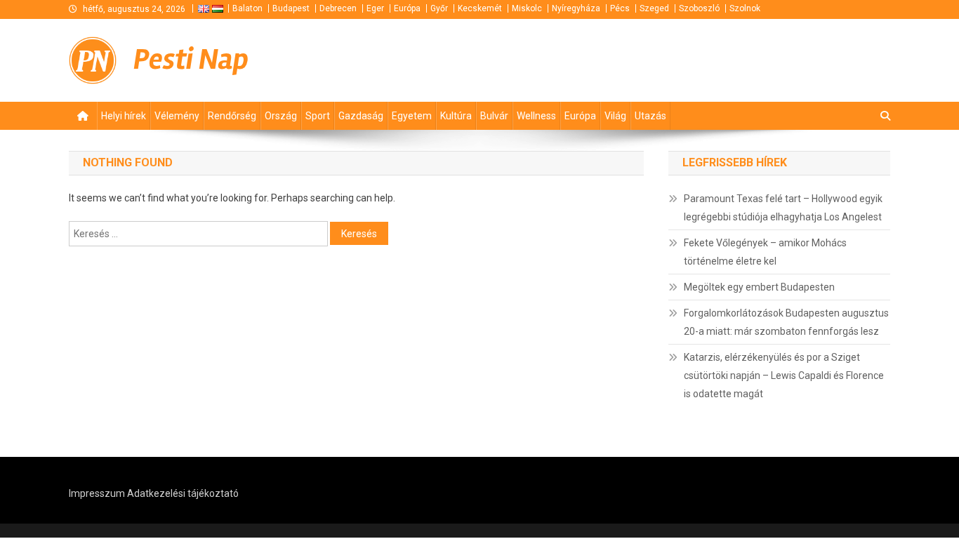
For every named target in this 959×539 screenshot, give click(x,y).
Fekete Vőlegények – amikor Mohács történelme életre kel (765, 252)
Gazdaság (360, 115)
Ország (281, 115)
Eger (375, 8)
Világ (615, 115)
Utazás (650, 115)
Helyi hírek (123, 115)
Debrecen (338, 8)
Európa (407, 8)
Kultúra (456, 115)
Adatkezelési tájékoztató (183, 493)
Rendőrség (232, 115)
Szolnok (744, 8)
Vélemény (176, 115)
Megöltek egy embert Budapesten (759, 287)
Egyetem (412, 115)
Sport (317, 115)
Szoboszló (699, 8)
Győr (439, 8)
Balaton (247, 8)
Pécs (620, 8)
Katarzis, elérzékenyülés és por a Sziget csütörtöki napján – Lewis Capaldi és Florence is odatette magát (784, 375)
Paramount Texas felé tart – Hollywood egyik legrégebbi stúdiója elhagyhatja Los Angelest (783, 207)
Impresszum (97, 493)
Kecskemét (480, 8)
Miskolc (527, 8)
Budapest (291, 8)
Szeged (654, 8)
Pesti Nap (191, 59)
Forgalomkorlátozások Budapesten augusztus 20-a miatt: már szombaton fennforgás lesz (786, 322)
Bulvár (494, 115)
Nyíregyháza (576, 8)
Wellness (536, 115)
